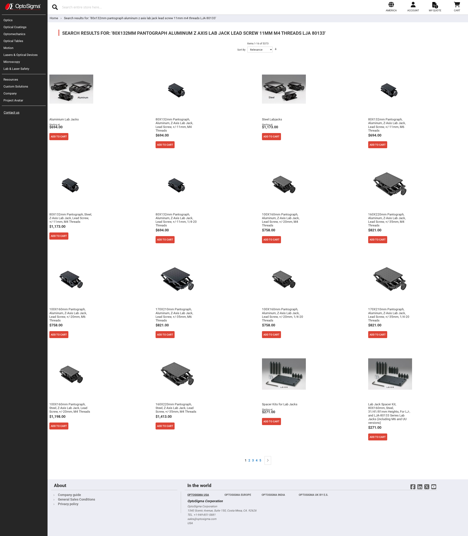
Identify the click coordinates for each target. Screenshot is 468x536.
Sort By (241, 49)
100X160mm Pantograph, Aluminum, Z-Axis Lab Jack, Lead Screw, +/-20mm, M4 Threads (280, 220)
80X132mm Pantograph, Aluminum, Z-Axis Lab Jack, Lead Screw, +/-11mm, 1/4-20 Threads (176, 220)
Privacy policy (68, 504)
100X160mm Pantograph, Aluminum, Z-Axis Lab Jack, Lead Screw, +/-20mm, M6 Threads (68, 314)
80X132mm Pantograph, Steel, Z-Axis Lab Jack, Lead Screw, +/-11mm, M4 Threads (70, 218)
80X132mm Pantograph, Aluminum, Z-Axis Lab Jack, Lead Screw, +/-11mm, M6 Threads (387, 125)
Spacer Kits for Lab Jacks (279, 404)
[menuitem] (25, 20)
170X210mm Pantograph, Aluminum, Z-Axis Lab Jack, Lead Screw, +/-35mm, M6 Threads (174, 314)
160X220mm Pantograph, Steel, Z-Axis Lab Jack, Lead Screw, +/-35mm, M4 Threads (176, 407)
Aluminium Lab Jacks (64, 119)
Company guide (69, 495)
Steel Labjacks (272, 119)
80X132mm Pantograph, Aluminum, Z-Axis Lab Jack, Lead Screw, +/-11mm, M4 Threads (174, 125)
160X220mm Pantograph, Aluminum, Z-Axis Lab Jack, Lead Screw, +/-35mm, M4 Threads (387, 220)
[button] (391, 7)
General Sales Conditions (76, 499)
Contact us (11, 112)
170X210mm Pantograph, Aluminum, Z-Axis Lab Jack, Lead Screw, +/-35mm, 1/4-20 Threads (388, 314)
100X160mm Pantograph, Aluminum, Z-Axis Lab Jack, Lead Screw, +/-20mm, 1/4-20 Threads (282, 314)
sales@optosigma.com (201, 519)
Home (54, 18)
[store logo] (23, 6)
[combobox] (114, 7)
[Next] (268, 460)
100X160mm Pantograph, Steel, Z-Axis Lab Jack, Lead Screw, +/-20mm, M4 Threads (69, 407)
